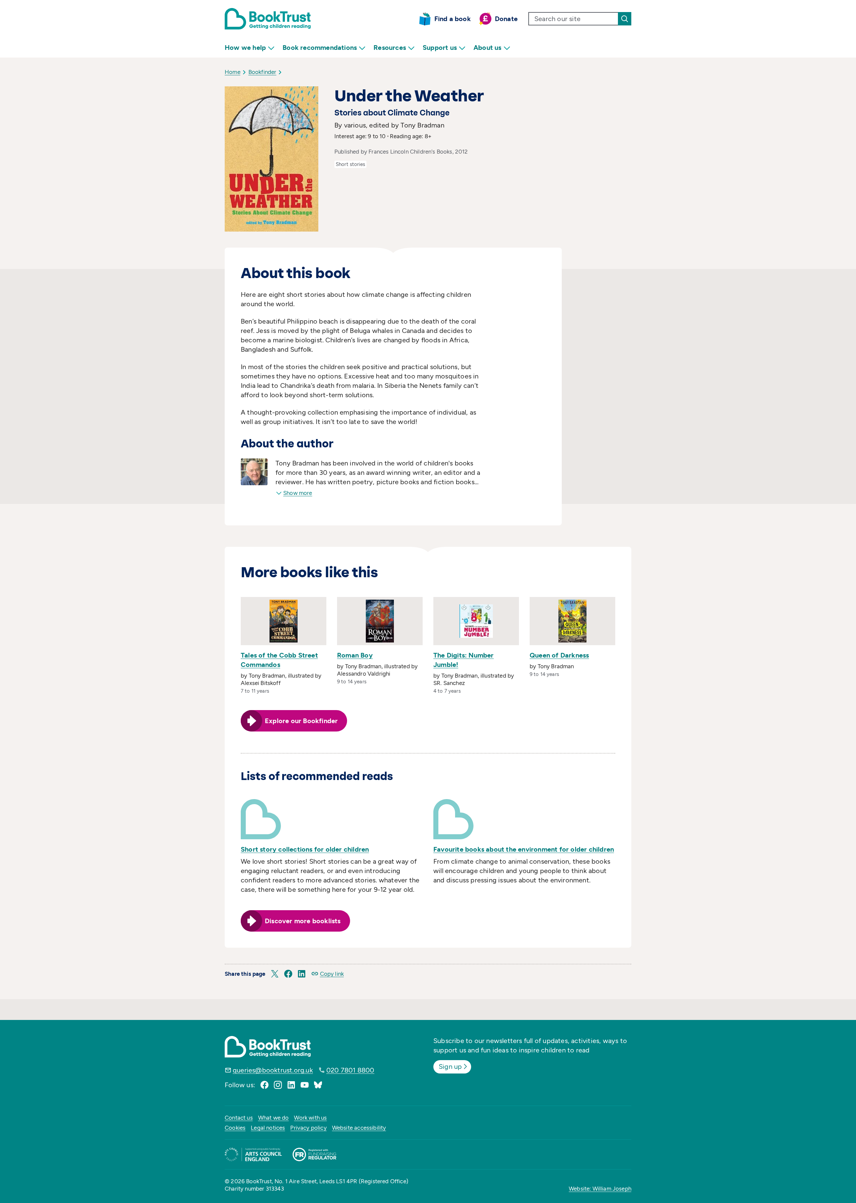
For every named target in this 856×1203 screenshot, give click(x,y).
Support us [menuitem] (440, 48)
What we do (273, 1117)
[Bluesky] (318, 1085)
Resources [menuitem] (389, 48)
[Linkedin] (291, 1085)
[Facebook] (264, 1085)
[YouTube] (305, 1085)
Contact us (239, 1117)
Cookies (235, 1127)
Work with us (310, 1117)
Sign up (450, 1066)
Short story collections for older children (305, 849)
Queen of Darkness (559, 655)
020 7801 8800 (350, 1070)
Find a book (452, 19)
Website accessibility (359, 1127)
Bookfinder (262, 72)
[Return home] (268, 18)
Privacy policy (308, 1127)
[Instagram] (278, 1085)
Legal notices (268, 1127)
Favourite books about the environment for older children (523, 849)
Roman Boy (355, 655)
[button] (275, 974)
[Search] (624, 18)
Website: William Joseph (600, 1188)
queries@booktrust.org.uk (273, 1070)
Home (232, 72)
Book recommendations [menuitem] (320, 48)
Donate (506, 19)
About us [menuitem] (487, 48)
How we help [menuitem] (245, 48)
